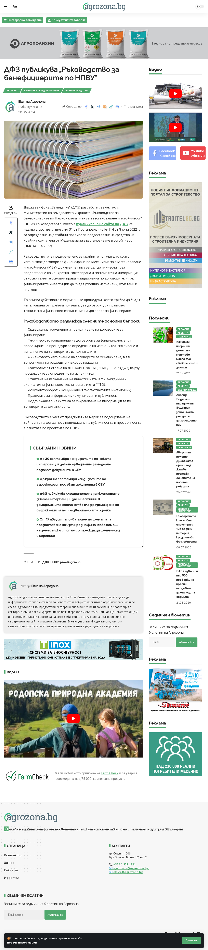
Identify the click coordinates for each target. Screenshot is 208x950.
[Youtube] (193, 153)
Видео (155, 69)
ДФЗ (45, 562)
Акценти (183, 333)
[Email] (105, 106)
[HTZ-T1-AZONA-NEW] (104, 817)
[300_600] (175, 235)
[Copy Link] (111, 106)
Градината (184, 336)
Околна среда (187, 390)
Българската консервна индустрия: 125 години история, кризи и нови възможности (186, 528)
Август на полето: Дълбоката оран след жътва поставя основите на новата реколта (185, 469)
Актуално (12, 90)
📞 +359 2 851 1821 (122, 864)
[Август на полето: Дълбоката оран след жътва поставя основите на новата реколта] (163, 445)
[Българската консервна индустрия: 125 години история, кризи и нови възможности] (163, 507)
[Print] (117, 106)
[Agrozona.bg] (104, 6)
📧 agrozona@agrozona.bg (129, 868)
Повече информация (22, 942)
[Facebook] (162, 153)
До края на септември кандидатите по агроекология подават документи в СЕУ (71, 481)
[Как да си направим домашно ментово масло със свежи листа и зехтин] (163, 335)
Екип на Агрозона (32, 101)
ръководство (70, 562)
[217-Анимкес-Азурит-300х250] (175, 690)
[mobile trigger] (7, 6)
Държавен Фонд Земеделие (42, 90)
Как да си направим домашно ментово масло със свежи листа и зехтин (186, 354)
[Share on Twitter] (92, 106)
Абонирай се (186, 642)
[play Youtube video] (73, 719)
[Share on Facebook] (86, 106)
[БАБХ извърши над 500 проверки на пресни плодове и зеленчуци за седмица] (163, 562)
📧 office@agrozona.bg (126, 872)
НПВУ (54, 562)
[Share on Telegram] (98, 106)
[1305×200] (73, 649)
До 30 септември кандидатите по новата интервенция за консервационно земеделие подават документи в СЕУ (74, 464)
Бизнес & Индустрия (184, 510)
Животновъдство (76, 90)
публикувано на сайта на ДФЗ (102, 224)
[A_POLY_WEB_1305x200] (104, 43)
